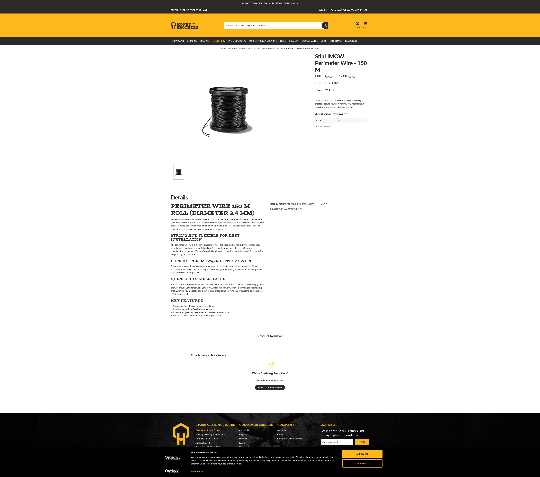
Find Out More (291, 3)
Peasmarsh (200, 430)
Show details (197, 471)
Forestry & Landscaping (263, 40)
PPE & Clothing (237, 40)
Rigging (204, 40)
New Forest (214, 430)
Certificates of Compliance (289, 438)
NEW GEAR (178, 40)
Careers (281, 434)
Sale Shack (336, 40)
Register (243, 434)
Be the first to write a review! (270, 387)
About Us (281, 430)
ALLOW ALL (362, 454)
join (362, 442)
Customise (361, 463)
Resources (351, 40)
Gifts (323, 40)
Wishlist (323, 10)
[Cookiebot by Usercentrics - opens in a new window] (172, 471)
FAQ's (242, 443)
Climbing (192, 40)
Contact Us (244, 430)
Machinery (218, 40)
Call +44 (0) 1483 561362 (349, 10)
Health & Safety (289, 40)
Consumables (310, 40)
